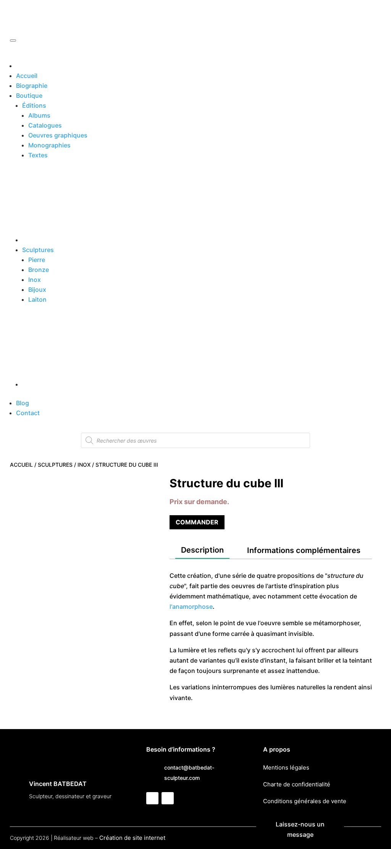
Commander (197, 522)
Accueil (26, 75)
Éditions (34, 105)
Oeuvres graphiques (57, 135)
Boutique (29, 95)
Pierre (36, 260)
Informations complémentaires (303, 550)
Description (202, 550)
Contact (28, 413)
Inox (34, 279)
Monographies (49, 145)
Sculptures (38, 250)
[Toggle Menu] (13, 40)
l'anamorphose (191, 606)
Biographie (31, 85)
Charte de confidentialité (296, 784)
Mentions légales (286, 767)
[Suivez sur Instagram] (168, 798)
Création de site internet (132, 837)
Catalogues (45, 125)
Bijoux (37, 289)
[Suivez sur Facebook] (152, 798)
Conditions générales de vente (304, 801)
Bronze (38, 269)
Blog (22, 403)
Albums (39, 115)
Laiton (37, 299)
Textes (38, 155)
